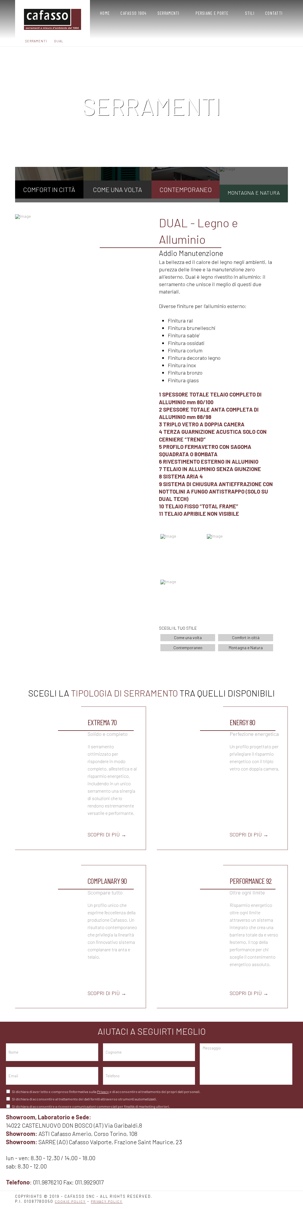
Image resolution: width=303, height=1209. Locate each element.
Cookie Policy (70, 1201)
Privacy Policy (107, 1201)
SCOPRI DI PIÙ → (107, 834)
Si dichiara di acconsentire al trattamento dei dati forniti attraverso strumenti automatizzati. (84, 1099)
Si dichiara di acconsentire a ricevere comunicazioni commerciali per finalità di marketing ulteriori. (91, 1106)
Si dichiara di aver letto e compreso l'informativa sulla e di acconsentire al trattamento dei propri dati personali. (106, 1091)
